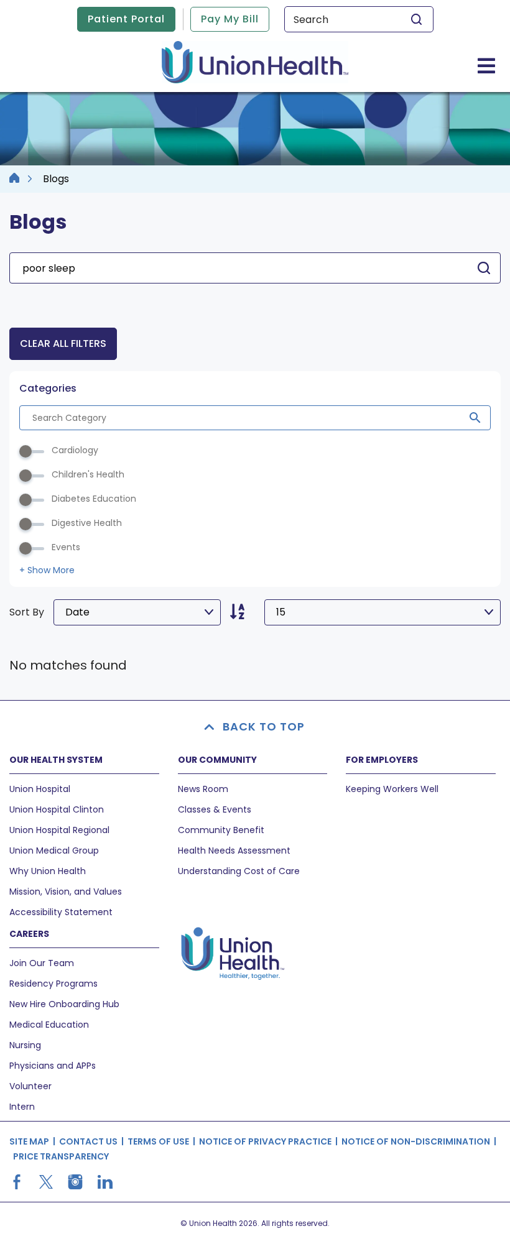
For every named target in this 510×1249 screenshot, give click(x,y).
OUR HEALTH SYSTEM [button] (56, 760)
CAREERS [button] (29, 934)
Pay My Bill (230, 19)
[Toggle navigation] (486, 65)
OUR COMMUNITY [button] (217, 760)
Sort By (26, 612)
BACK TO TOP (264, 726)
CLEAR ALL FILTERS (63, 343)
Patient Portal (126, 19)
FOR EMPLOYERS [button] (382, 760)
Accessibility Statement (61, 912)
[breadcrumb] (14, 179)
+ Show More (47, 570)
